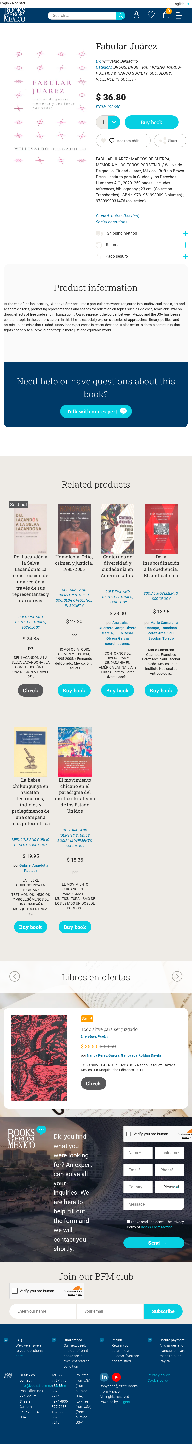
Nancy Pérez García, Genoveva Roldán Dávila (124, 1055)
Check (30, 690)
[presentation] (15, 977)
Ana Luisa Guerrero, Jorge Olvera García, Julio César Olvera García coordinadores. (117, 633)
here (19, 1356)
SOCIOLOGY (160, 73)
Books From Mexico (157, 1227)
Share (172, 140)
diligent (124, 1402)
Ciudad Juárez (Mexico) (118, 216)
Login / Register (13, 3)
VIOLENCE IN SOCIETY (116, 79)
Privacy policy (159, 1375)
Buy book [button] (74, 690)
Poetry (103, 1036)
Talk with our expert (92, 411)
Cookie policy (158, 1380)
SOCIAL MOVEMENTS (161, 593)
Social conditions (112, 222)
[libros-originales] (6, 1340)
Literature (88, 1036)
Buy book (152, 122)
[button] (181, 4)
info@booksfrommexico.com (43, 1386)
